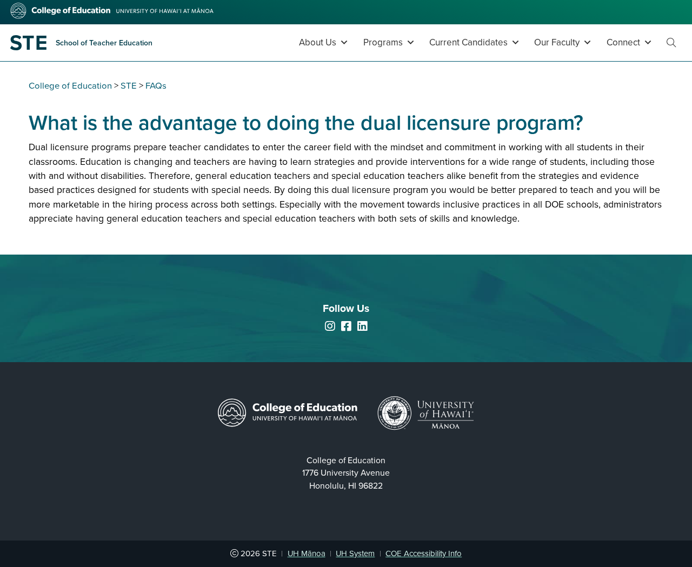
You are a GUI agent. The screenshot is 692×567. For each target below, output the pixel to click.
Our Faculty (557, 42)
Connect (623, 42)
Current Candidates (468, 42)
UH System (355, 553)
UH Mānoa (306, 553)
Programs (383, 42)
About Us (317, 42)
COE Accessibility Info (423, 553)
